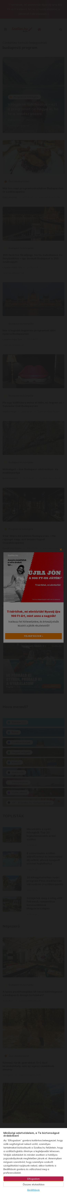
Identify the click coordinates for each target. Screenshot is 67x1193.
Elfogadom (33, 1178)
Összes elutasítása (33, 1184)
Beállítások (33, 1189)
